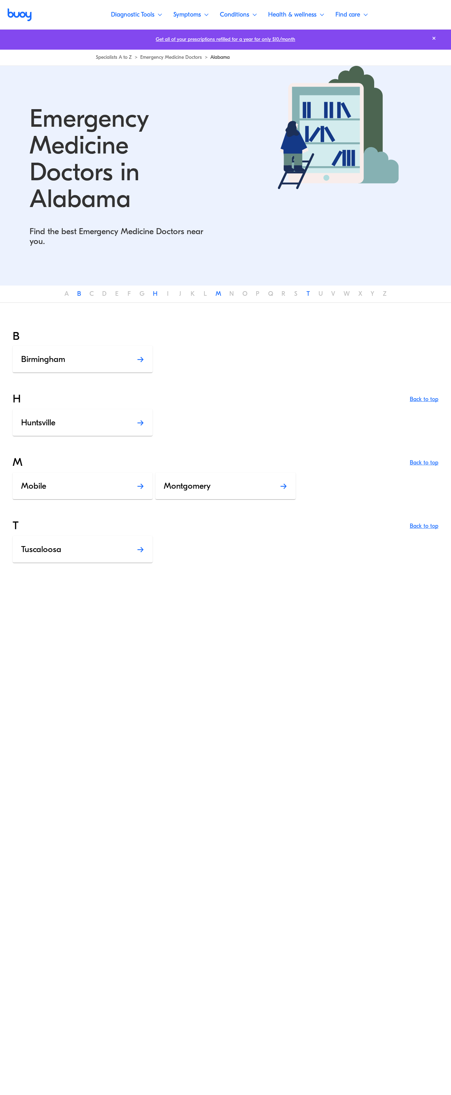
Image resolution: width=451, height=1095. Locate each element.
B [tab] (79, 294)
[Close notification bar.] (434, 38)
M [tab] (218, 294)
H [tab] (155, 294)
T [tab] (308, 294)
